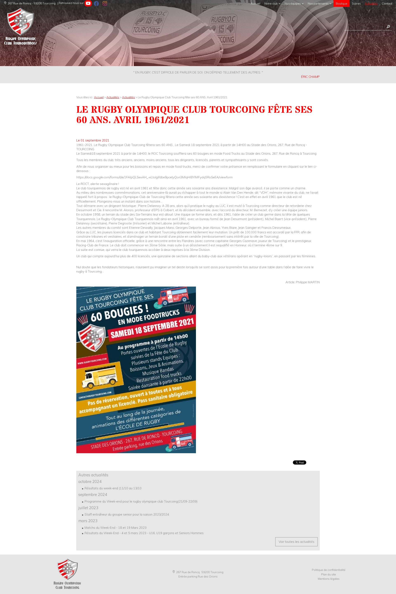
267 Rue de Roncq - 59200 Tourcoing (31, 3)
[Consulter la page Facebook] (96, 3)
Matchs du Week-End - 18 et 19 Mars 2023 (115, 528)
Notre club (271, 3)
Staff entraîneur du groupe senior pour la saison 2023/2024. (127, 514)
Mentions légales (328, 578)
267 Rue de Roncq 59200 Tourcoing (199, 572)
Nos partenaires (318, 3)
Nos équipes (293, 3)
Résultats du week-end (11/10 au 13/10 (113, 488)
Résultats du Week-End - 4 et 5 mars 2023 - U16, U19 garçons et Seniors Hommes (144, 533)
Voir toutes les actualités (296, 542)
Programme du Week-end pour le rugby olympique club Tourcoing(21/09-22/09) (141, 501)
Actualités (371, 3)
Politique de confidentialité (328, 569)
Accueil (255, 3)
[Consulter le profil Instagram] (104, 3)
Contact (387, 3)
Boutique (341, 3)
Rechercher (388, 26)
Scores (356, 3)
